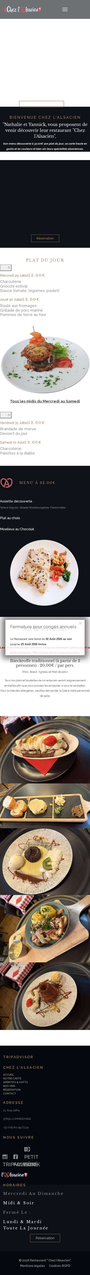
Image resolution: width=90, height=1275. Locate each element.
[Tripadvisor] (5, 1155)
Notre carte (12, 1078)
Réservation (45, 238)
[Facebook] (15, 1155)
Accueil (8, 1074)
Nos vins (9, 1086)
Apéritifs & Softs (15, 1082)
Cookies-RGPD (59, 1265)
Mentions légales (32, 1265)
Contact (9, 1093)
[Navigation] (65, 9)
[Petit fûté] (26, 1148)
